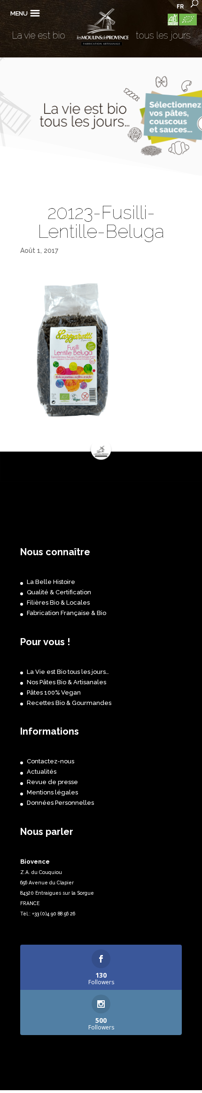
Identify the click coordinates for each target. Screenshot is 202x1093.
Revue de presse (52, 781)
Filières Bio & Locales (58, 602)
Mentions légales (52, 792)
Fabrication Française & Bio (66, 612)
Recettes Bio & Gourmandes (69, 702)
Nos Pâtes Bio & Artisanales (66, 682)
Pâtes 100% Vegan (54, 692)
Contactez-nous (50, 761)
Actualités (41, 771)
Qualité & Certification (59, 592)
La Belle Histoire (51, 581)
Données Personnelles (60, 802)
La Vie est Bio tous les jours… (68, 671)
